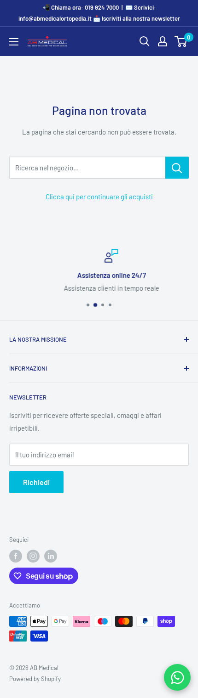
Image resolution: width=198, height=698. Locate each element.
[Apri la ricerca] (145, 41)
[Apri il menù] (13, 41)
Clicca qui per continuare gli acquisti (99, 196)
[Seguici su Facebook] (15, 556)
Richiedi (36, 482)
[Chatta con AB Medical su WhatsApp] (177, 677)
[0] (181, 41)
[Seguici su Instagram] (33, 556)
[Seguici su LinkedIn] (50, 556)
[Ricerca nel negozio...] (177, 168)
